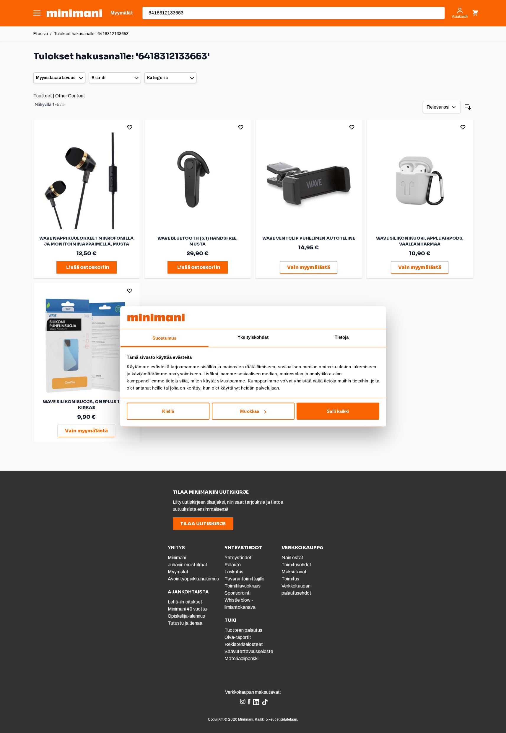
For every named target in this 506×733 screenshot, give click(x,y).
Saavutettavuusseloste (248, 651)
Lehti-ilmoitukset (185, 601)
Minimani (177, 557)
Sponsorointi (237, 592)
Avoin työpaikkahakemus (193, 578)
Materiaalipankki (241, 658)
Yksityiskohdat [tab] (252, 336)
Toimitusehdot (296, 564)
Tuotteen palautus (243, 630)
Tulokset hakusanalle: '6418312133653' (91, 34)
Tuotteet (42, 95)
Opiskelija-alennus (186, 616)
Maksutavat (294, 571)
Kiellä (168, 411)
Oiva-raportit (237, 637)
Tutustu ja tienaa (185, 623)
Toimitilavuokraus (242, 585)
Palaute (232, 564)
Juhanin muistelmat (187, 564)
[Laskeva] (467, 107)
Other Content (70, 95)
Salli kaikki (338, 411)
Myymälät (178, 571)
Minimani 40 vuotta (187, 608)
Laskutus (233, 571)
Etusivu (40, 34)
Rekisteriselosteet (243, 644)
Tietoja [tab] (342, 336)
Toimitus (290, 578)
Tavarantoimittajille (244, 578)
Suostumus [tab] (164, 337)
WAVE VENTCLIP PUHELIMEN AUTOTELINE (308, 238)
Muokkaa (249, 411)
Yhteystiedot (238, 557)
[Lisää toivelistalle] (129, 127)
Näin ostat (292, 557)
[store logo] (74, 13)
